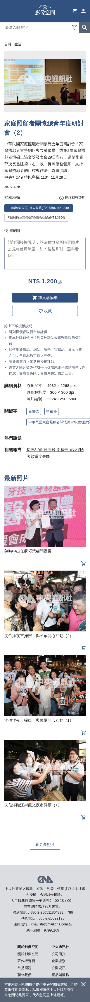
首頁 (7, 44)
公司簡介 (59, 954)
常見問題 (24, 968)
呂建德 (33, 411)
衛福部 (51, 411)
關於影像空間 (27, 954)
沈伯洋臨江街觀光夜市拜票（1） (33, 805)
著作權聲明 (26, 961)
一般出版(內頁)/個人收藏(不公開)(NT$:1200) (38, 208)
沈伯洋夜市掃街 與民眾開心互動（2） (38, 636)
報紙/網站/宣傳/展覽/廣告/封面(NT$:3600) (36, 217)
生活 (17, 44)
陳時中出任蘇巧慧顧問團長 (28, 551)
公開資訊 (59, 968)
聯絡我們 (24, 975)
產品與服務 (60, 975)
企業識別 (59, 961)
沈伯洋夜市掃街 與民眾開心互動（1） (38, 720)
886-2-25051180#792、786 (51, 912)
